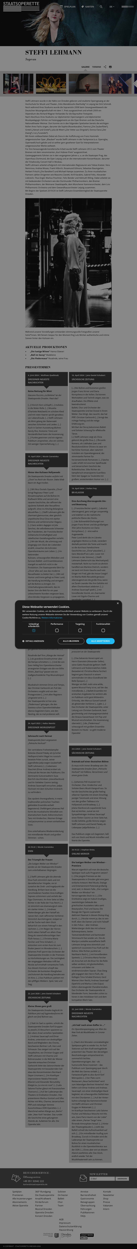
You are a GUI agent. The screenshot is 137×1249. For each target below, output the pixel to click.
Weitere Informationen (51, 617)
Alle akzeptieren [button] (100, 641)
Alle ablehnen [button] (71, 641)
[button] (33, 641)
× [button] (118, 603)
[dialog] (68, 624)
